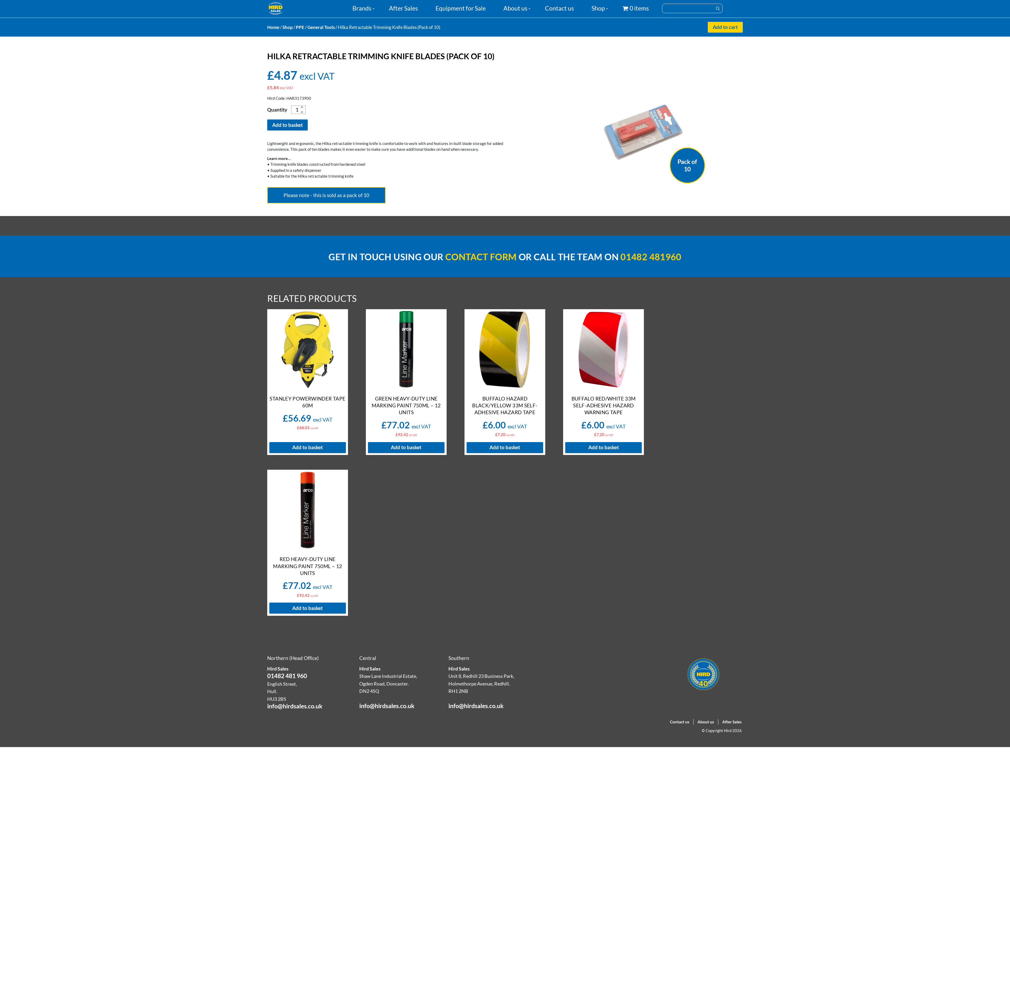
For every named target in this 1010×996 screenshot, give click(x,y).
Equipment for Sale (461, 8)
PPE (300, 27)
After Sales (403, 8)
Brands (361, 8)
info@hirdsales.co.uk (294, 706)
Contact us (559, 8)
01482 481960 (650, 257)
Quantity (277, 110)
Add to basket (287, 125)
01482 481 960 (287, 675)
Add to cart (725, 27)
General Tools (321, 27)
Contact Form (481, 257)
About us (515, 8)
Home (273, 27)
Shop (598, 8)
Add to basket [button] (307, 447)
